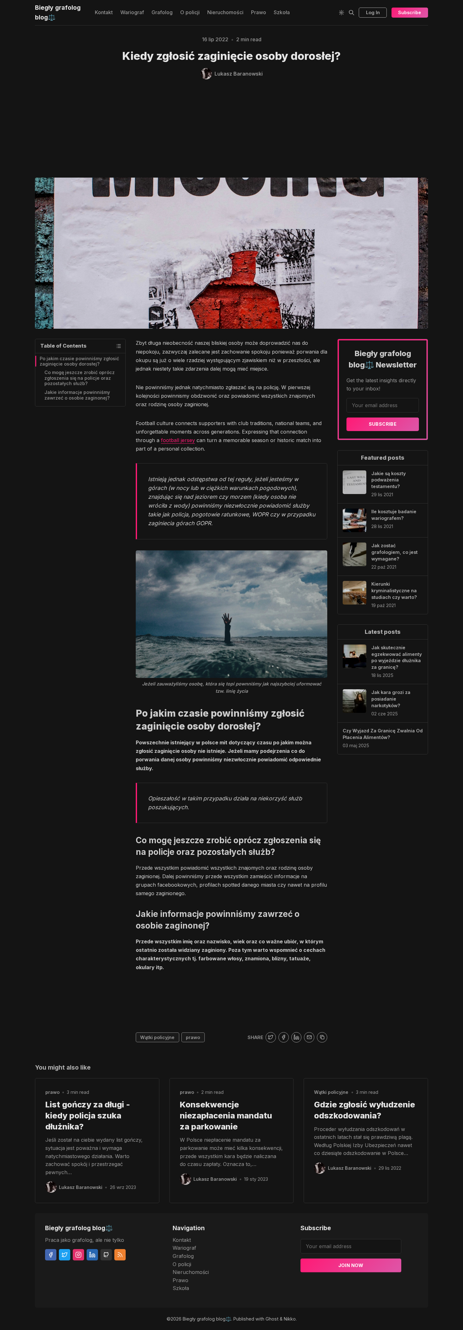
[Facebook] (50, 1254)
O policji (190, 12)
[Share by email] (309, 1037)
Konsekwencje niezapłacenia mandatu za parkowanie (226, 1115)
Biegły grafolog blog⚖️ (207, 1318)
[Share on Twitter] (271, 1037)
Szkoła (282, 12)
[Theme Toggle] (341, 13)
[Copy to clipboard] (322, 1037)
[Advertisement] (231, 128)
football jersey (178, 440)
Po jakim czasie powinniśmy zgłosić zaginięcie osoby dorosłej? (79, 361)
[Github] (106, 1254)
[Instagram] (78, 1254)
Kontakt (104, 12)
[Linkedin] (92, 1254)
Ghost (272, 1318)
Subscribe (409, 12)
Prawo (258, 12)
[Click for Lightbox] (231, 614)
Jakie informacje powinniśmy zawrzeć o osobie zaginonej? (77, 394)
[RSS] (120, 1254)
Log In (373, 12)
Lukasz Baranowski (80, 1187)
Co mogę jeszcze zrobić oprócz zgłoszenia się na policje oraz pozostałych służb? (79, 378)
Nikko (290, 1318)
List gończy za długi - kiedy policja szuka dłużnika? (87, 1115)
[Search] (351, 13)
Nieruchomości (225, 12)
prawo (193, 1037)
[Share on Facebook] (283, 1037)
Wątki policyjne (157, 1037)
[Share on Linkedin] (296, 1037)
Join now (350, 1265)
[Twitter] (64, 1254)
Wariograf (132, 12)
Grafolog (162, 12)
